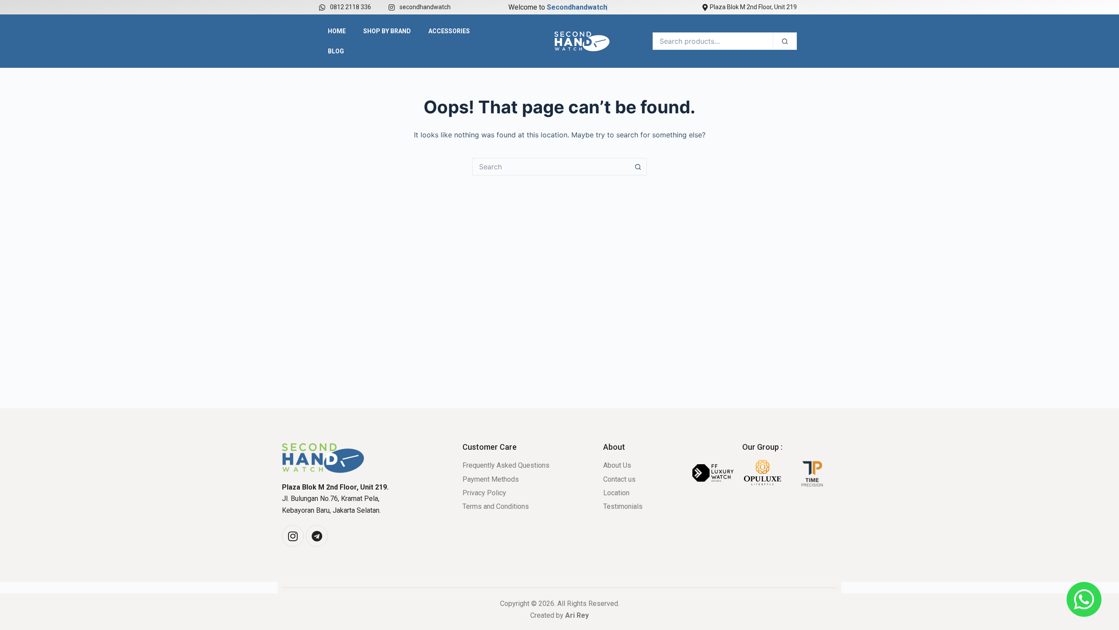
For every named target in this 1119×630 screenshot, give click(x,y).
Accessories (449, 31)
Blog (336, 51)
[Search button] (638, 166)
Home (337, 31)
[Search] (785, 41)
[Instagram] (293, 536)
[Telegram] (317, 536)
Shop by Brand (387, 31)
